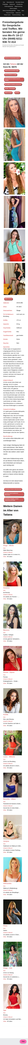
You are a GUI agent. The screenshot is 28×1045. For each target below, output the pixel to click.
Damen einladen (13, 8)
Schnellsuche (19, 4)
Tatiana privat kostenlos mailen (12, 70)
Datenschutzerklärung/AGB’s (9, 10)
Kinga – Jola (7, 968)
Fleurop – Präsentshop (10, 88)
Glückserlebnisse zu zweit (10, 74)
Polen (18, 10)
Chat (23, 1041)
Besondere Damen (20, 2)
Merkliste (17, 92)
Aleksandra (7, 883)
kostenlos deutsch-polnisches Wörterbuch (11, 494)
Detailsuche (12, 4)
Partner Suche (7, 14)
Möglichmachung (18, 6)
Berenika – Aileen (9, 799)
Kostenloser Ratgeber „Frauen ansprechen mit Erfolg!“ (11, 499)
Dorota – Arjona (8, 672)
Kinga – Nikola (8, 545)
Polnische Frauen (10, 12)
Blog (23, 14)
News (23, 10)
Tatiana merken (8, 92)
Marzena (6, 630)
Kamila (5, 714)
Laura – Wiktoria (9, 757)
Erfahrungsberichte (9, 6)
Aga (4, 1010)
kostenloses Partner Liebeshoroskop (13, 489)
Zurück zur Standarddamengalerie (12, 57)
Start (4, 2)
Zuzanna (6, 588)
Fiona (5, 926)
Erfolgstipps (5, 4)
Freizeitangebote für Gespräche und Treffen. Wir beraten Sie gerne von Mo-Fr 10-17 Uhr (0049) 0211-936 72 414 (13, 32)
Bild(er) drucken (8, 298)
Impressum (18, 12)
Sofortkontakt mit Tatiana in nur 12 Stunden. (12, 79)
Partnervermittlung (16, 14)
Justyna (6, 841)
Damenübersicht (10, 2)
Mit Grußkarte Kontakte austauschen (13, 84)
